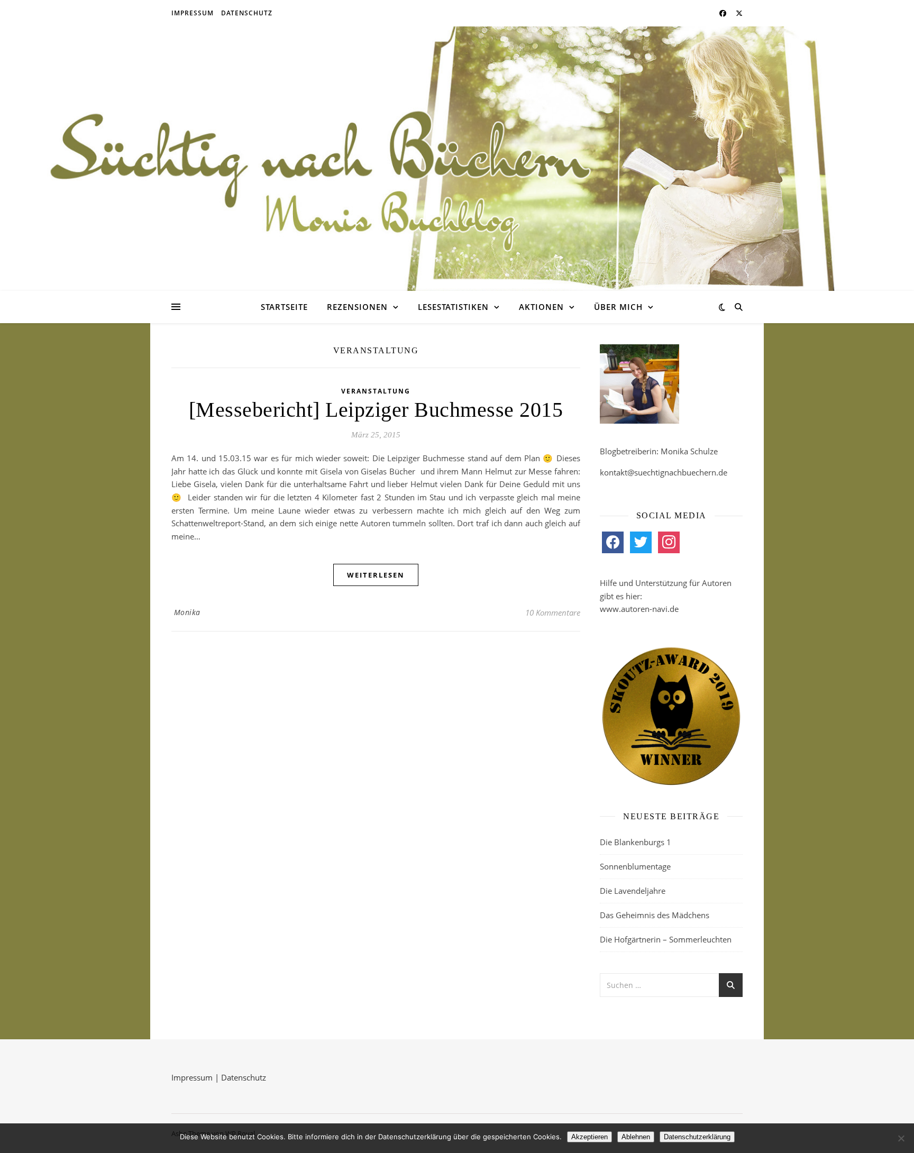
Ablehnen (635, 1137)
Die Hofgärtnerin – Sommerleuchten (666, 939)
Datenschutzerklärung (697, 1137)
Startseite (284, 306)
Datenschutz (246, 12)
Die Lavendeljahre (632, 890)
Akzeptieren (589, 1137)
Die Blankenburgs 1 (635, 842)
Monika (187, 612)
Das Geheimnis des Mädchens (654, 915)
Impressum (192, 12)
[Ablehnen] (900, 1138)
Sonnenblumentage (635, 866)
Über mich (618, 306)
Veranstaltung (375, 391)
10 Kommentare (552, 612)
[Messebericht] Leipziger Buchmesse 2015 (376, 410)
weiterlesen (376, 575)
